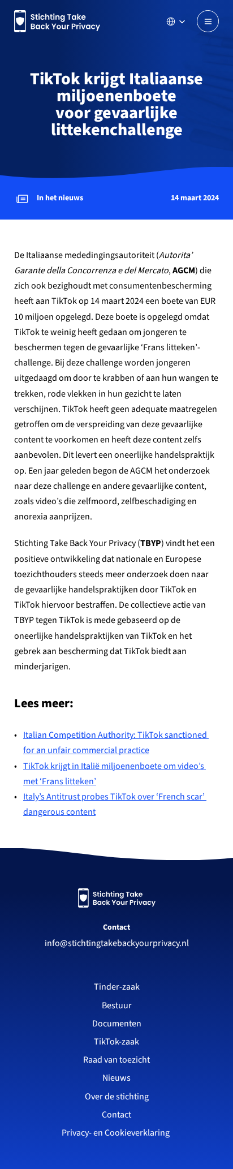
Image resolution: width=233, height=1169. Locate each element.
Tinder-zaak (117, 987)
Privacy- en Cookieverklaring (116, 1133)
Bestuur (117, 1005)
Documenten (116, 1023)
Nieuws (116, 1078)
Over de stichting (117, 1096)
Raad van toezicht (116, 1060)
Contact (116, 927)
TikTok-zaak (116, 1041)
